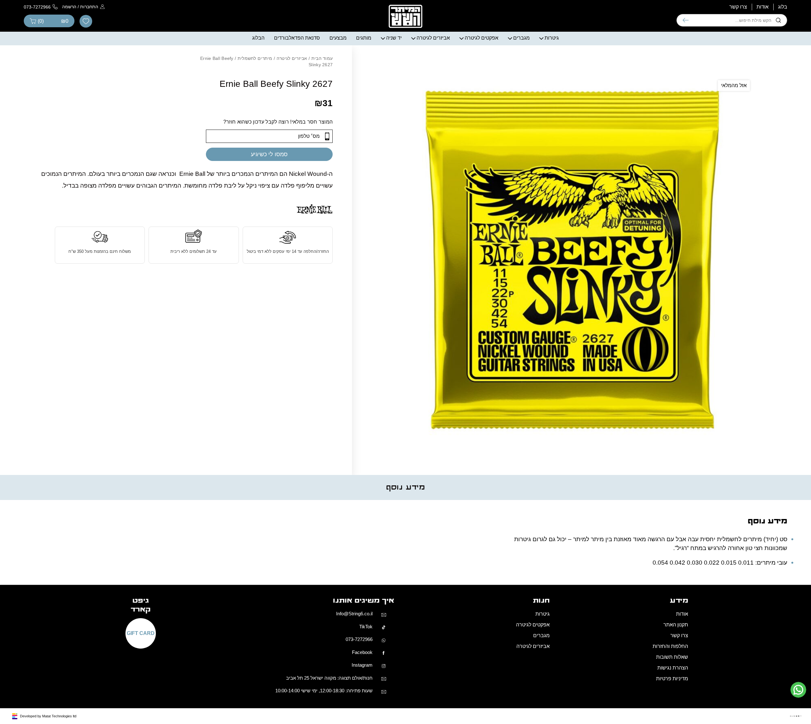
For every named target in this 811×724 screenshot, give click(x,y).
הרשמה (69, 6)
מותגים (363, 38)
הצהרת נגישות (672, 667)
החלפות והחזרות (670, 646)
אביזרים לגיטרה (433, 38)
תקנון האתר (675, 624)
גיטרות (552, 38)
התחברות (89, 6)
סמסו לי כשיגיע (269, 154)
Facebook (362, 652)
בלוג (782, 7)
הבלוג (258, 38)
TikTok (366, 626)
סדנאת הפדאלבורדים (297, 38)
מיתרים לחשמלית (255, 58)
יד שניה (394, 38)
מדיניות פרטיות (672, 678)
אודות (763, 7)
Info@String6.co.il (354, 613)
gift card (141, 633)
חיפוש (686, 20)
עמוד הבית (322, 58)
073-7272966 (359, 639)
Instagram (362, 665)
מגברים (521, 38)
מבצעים (338, 38)
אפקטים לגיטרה (481, 38)
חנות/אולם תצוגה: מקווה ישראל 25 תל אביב (329, 678)
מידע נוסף (405, 487)
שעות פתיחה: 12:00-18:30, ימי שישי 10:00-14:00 (324, 690)
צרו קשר (738, 7)
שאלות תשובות (672, 657)
